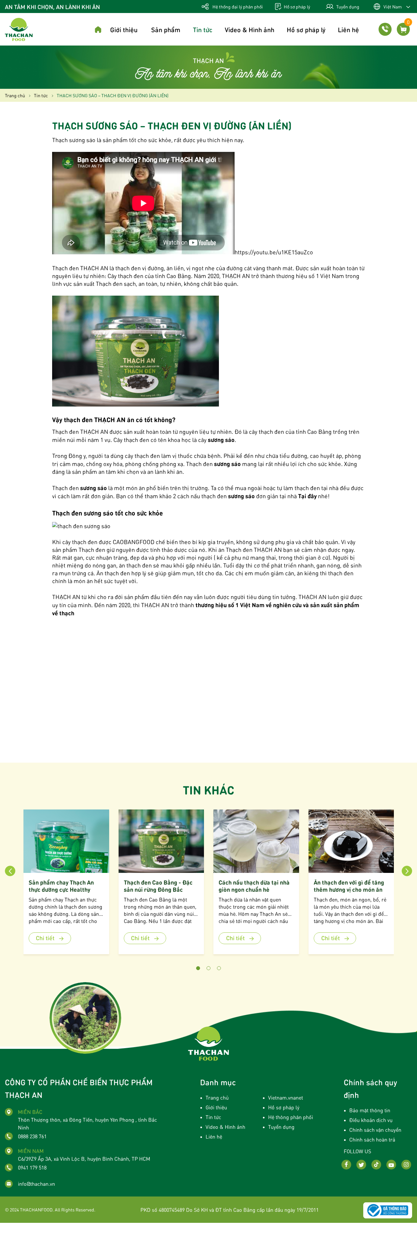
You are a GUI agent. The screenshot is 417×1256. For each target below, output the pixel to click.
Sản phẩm (165, 29)
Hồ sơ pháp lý (296, 6)
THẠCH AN (155, 604)
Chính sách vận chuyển (375, 1129)
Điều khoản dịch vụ (371, 1119)
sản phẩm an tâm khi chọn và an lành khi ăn (127, 471)
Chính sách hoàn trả (372, 1139)
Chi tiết (46, 938)
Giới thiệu (123, 29)
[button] (198, 968)
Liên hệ (348, 29)
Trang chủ (217, 1097)
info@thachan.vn (36, 1183)
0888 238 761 (32, 1136)
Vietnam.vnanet (285, 1097)
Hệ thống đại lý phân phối (237, 6)
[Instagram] (406, 1164)
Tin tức (202, 29)
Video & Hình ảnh (249, 29)
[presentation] (10, 871)
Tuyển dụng (347, 6)
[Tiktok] (376, 1164)
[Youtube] (391, 1164)
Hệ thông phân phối (290, 1117)
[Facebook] (346, 1164)
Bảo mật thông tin (369, 1110)
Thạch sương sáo (73, 139)
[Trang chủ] (98, 30)
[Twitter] (361, 1164)
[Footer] (208, 1042)
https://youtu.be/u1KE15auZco (274, 252)
